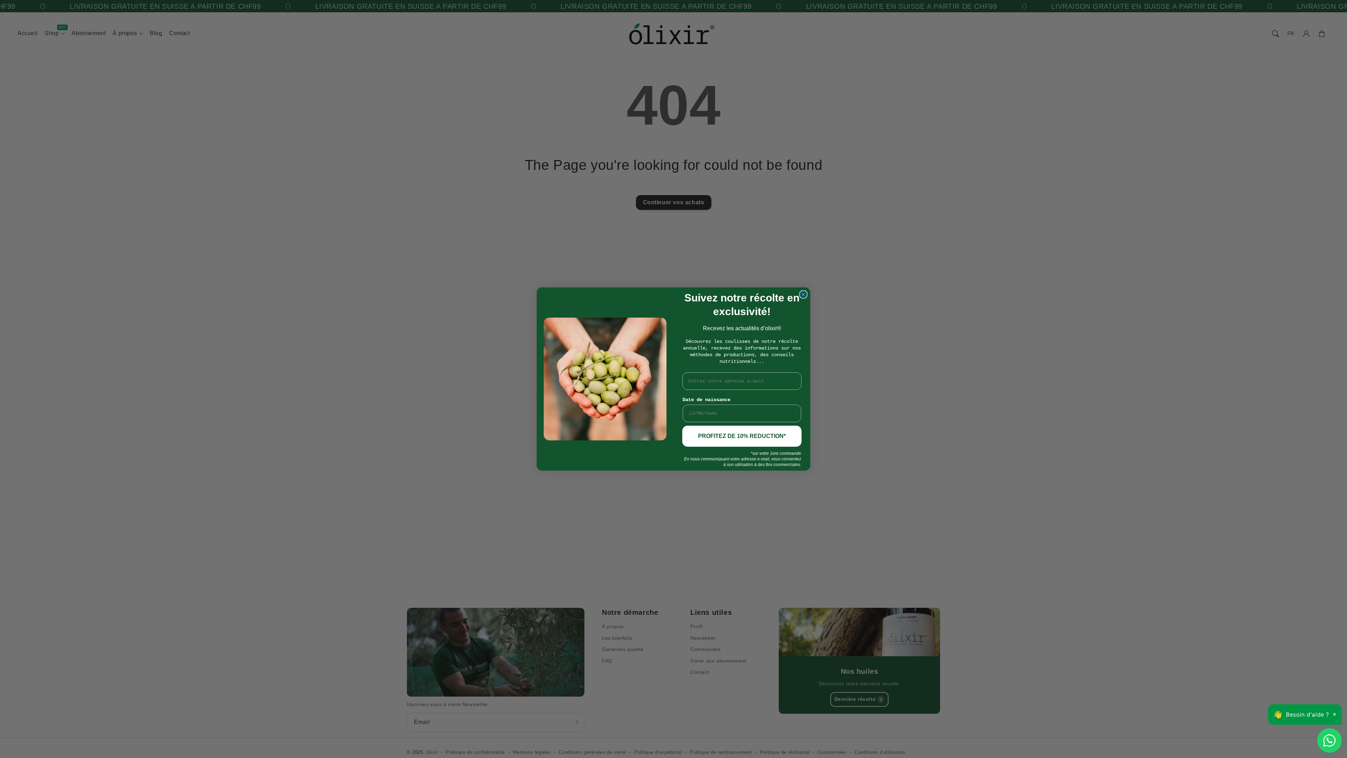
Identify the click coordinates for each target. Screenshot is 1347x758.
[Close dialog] (803, 294)
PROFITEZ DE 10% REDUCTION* (742, 436)
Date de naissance (706, 400)
